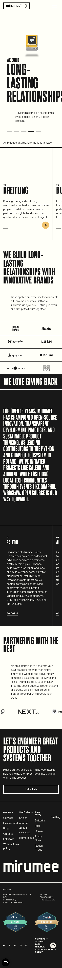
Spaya (39, 831)
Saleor (23, 818)
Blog (6, 828)
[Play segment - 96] (16, 131)
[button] (55, 6)
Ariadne (23, 823)
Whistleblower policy (11, 846)
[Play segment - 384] (38, 131)
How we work (11, 823)
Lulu (37, 826)
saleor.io (12, 613)
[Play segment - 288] (31, 131)
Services (8, 818)
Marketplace (26, 838)
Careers (8, 834)
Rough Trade (39, 847)
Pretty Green (38, 838)
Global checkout (24, 830)
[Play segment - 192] (23, 131)
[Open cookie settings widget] (6, 962)
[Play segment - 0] (9, 131)
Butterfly (40, 820)
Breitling (55, 817)
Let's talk (31, 789)
